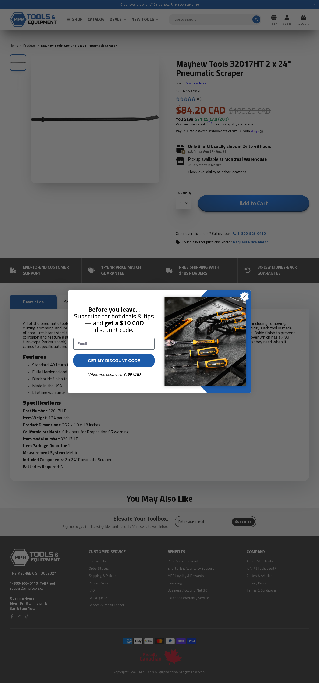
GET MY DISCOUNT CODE (114, 361)
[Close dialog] (245, 296)
